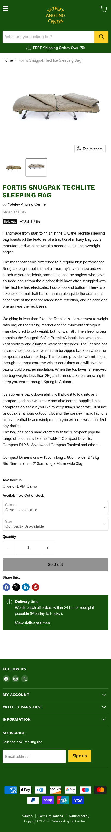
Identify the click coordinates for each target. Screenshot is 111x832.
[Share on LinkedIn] (26, 587)
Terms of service (50, 816)
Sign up (80, 755)
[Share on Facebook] (6, 587)
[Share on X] (16, 587)
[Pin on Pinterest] (35, 587)
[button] (13, 167)
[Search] (101, 37)
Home (8, 60)
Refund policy (79, 816)
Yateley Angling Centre (27, 204)
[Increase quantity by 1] (48, 547)
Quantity (9, 537)
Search (27, 816)
